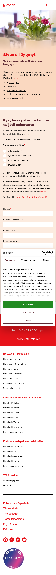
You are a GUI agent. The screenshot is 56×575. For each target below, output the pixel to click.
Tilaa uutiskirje (11, 508)
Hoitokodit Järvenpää (13, 447)
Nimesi (7, 209)
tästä (15, 78)
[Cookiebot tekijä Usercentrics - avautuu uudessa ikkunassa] (41, 253)
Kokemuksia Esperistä (16, 503)
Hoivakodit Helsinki (12, 359)
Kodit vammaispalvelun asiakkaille (23, 441)
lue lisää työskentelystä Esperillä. (32, 197)
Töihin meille (10, 475)
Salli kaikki (28, 304)
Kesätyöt (7, 486)
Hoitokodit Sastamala (13, 456)
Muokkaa (26, 312)
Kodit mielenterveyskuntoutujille (22, 398)
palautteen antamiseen (18, 160)
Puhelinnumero (10, 241)
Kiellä (28, 320)
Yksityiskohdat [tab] (28, 260)
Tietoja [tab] (46, 260)
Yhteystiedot (10, 514)
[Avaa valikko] (52, 5)
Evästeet (8, 529)
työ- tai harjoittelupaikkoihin (19, 156)
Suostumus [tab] (10, 260)
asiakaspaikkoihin (15, 151)
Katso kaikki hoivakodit (13, 384)
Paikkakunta (9, 231)
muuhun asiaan (14, 165)
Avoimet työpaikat (11, 481)
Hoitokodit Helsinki (12, 403)
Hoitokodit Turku (11, 422)
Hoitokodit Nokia (11, 413)
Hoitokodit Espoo (11, 408)
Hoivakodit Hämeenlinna (14, 364)
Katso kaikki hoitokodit (13, 432)
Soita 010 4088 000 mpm (28, 330)
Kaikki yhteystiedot (28, 339)
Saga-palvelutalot (11, 388)
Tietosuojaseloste (13, 519)
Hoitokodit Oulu (10, 418)
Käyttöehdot (10, 524)
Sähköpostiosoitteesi (13, 220)
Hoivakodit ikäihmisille (16, 354)
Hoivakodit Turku (11, 379)
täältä (43, 192)
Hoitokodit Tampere (12, 427)
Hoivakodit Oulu (10, 369)
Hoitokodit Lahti (10, 452)
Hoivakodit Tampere (12, 374)
